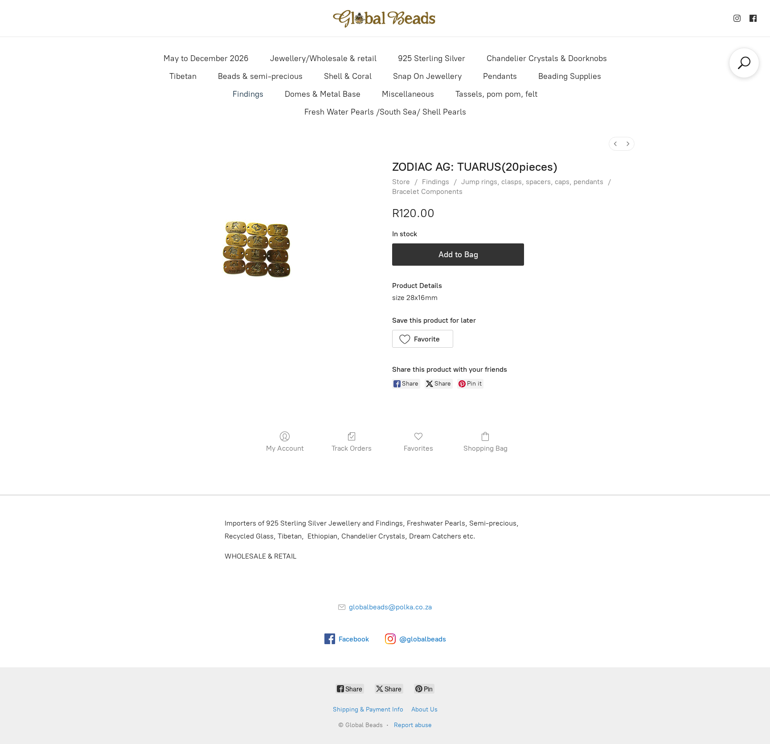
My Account (285, 448)
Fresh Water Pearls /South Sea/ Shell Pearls (385, 112)
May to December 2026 (206, 58)
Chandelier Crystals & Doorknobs (547, 58)
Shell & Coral (348, 76)
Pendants (500, 76)
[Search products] (744, 63)
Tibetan (183, 76)
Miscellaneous (408, 94)
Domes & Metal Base (322, 94)
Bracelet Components (427, 191)
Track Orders (352, 448)
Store (401, 181)
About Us (424, 709)
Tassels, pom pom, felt (496, 94)
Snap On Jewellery (427, 76)
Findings (248, 94)
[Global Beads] (385, 18)
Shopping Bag (485, 448)
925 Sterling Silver (431, 58)
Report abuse (413, 725)
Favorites (418, 448)
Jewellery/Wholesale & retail (323, 58)
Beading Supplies (569, 76)
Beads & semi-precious (260, 76)
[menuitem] (615, 143)
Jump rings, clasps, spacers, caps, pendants (532, 181)
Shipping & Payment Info (368, 709)
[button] (422, 339)
